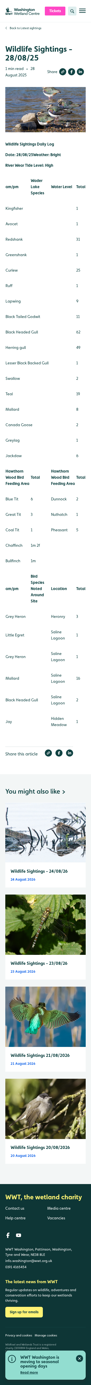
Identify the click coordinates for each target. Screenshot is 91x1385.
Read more (29, 1372)
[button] (62, 71)
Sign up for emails (24, 1312)
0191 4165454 (16, 1267)
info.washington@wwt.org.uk (28, 1261)
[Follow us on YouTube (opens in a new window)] (18, 1235)
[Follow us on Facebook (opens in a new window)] (8, 1235)
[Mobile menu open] (82, 12)
